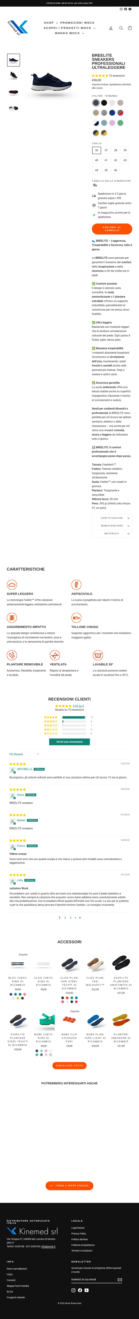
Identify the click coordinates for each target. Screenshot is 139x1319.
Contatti (11, 1280)
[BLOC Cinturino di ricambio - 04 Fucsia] (24, 994)
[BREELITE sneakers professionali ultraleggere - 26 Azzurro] (23, 1149)
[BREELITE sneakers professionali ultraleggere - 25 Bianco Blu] (18, 1149)
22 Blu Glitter (112, 112)
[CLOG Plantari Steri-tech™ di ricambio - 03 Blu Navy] (62, 997)
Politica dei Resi (79, 1239)
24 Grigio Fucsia (120, 112)
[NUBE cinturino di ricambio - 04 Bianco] (50, 1050)
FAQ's (10, 1274)
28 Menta (120, 123)
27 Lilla (112, 123)
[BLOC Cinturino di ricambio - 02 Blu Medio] (15, 994)
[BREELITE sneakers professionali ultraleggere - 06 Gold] (27, 1145)
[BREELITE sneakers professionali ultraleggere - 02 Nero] (14, 1145)
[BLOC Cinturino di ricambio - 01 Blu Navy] (11, 994)
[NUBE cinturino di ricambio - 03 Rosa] (46, 1050)
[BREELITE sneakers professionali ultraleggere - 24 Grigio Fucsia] (14, 1149)
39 (125, 150)
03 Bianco (112, 102)
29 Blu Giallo (96, 133)
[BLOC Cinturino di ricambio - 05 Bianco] (13, 998)
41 (106, 160)
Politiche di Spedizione (83, 1245)
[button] (100, 75)
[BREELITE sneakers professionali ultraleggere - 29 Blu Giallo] (18, 1153)
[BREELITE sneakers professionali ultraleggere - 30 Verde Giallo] (23, 1153)
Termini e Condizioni (81, 1250)
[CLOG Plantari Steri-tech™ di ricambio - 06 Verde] (71, 997)
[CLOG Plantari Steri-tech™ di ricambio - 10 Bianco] (67, 1001)
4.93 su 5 (78, 706)
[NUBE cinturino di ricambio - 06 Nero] (41, 1054)
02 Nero (104, 102)
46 (115, 170)
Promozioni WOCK (77, 22)
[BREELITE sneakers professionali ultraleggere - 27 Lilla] (27, 1149)
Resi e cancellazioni (17, 1268)
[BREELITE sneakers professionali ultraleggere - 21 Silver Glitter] (32, 1145)
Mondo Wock (68, 33)
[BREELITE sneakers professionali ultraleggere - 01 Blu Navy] (9, 1145)
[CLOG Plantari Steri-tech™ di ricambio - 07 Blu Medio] (76, 997)
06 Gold (96, 112)
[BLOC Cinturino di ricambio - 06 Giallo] (17, 998)
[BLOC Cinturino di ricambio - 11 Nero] (22, 998)
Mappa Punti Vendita (18, 1286)
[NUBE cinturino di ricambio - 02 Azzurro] (41, 1050)
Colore (104, 96)
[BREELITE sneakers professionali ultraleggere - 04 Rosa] (23, 1145)
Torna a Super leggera (72, 1185)
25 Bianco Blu (96, 123)
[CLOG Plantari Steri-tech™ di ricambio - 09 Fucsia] (62, 1001)
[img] (17, 764)
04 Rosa (120, 102)
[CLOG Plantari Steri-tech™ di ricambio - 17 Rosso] (76, 1001)
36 (96, 150)
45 (106, 170)
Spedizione (115, 84)
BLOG (10, 1291)
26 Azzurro (104, 123)
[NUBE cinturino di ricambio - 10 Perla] (50, 1054)
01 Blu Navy (96, 102)
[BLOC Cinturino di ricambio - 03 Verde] (20, 994)
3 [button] (70, 917)
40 (96, 160)
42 (115, 160)
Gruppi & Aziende (16, 1297)
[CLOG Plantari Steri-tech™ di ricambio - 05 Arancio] (67, 997)
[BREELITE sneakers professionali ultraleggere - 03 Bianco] (18, 1145)
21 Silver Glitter (104, 112)
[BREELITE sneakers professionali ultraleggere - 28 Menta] (32, 1149)
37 (106, 150)
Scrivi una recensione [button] (69, 741)
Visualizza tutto (69, 1065)
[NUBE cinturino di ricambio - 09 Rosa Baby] (46, 1054)
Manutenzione (112, 525)
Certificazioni (112, 518)
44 (96, 170)
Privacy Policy (78, 1233)
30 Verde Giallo (104, 133)
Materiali (112, 533)
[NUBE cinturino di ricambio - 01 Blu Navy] (36, 1050)
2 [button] (65, 917)
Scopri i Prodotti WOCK (68, 28)
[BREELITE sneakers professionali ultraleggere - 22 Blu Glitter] (9, 1149)
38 (115, 150)
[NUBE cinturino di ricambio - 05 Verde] (36, 1054)
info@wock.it (48, 1246)
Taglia (97, 143)
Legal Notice (77, 1227)
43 (125, 160)
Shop (49, 22)
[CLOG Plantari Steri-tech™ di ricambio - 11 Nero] (71, 1001)
